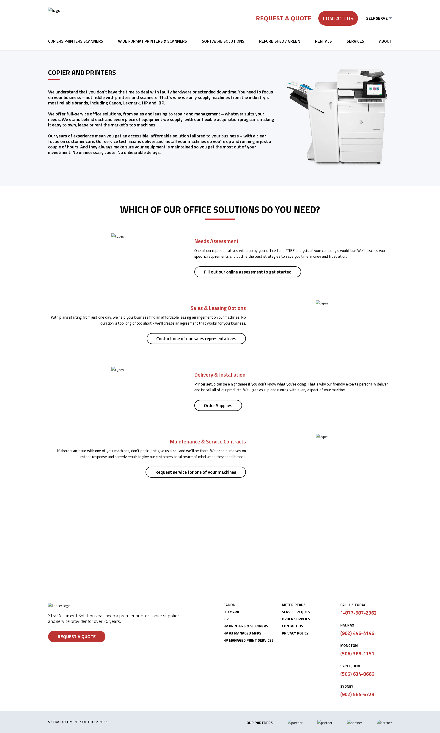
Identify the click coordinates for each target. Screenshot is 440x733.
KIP (226, 619)
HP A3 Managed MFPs (242, 633)
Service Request (297, 612)
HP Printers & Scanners (245, 626)
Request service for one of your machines (195, 472)
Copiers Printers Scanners (75, 41)
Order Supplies (218, 405)
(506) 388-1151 (357, 653)
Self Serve (377, 18)
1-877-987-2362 (358, 612)
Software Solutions (223, 41)
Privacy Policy (295, 633)
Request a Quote (283, 18)
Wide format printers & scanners (152, 41)
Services (355, 41)
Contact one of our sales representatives (196, 338)
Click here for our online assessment (220, 556)
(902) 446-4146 (357, 633)
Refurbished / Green (279, 41)
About (385, 41)
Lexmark (231, 612)
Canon (229, 605)
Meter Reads (293, 605)
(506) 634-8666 (357, 674)
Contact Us (338, 18)
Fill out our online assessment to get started (248, 271)
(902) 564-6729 (357, 694)
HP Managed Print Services (248, 640)
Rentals (323, 41)
